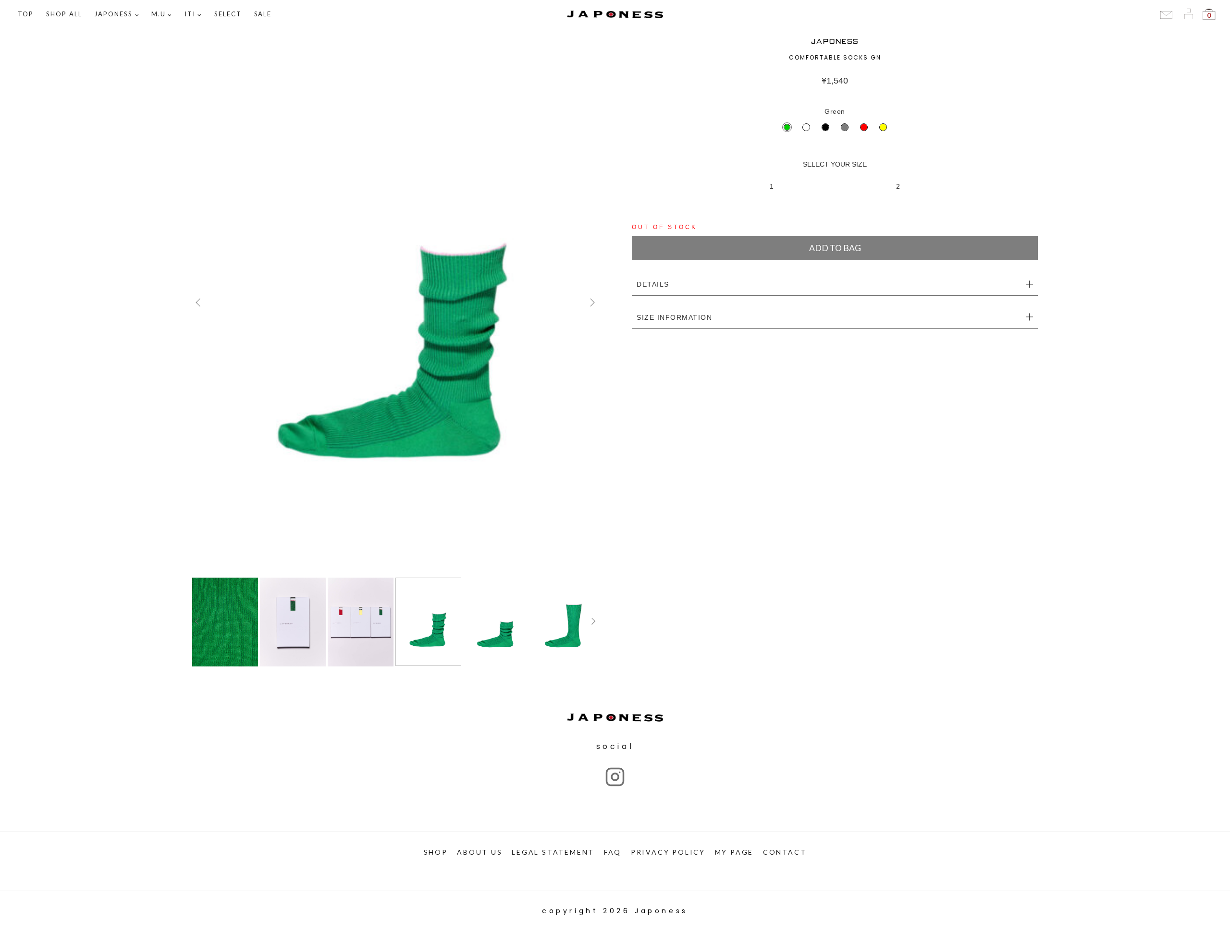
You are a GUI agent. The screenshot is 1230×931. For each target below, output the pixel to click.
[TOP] (395, 302)
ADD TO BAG (835, 248)
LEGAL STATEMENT (553, 852)
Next (591, 302)
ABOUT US (479, 852)
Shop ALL (64, 14)
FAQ (612, 852)
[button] (136, 14)
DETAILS (653, 284)
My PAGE (734, 852)
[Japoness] (615, 15)
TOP (26, 14)
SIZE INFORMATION (674, 317)
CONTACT (785, 852)
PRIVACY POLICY (668, 852)
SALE (263, 14)
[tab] (835, 285)
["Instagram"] (615, 777)
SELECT (228, 14)
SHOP (436, 852)
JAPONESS (835, 41)
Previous (199, 302)
